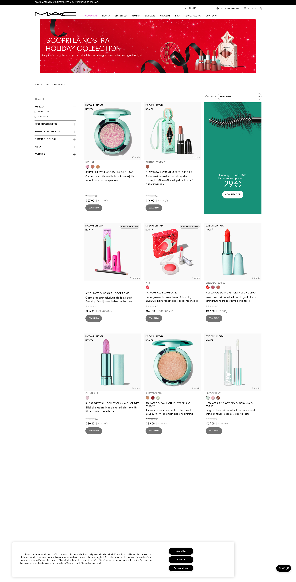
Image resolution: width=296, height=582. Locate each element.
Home (38, 85)
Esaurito (94, 208)
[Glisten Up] (87, 398)
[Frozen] (213, 398)
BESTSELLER (121, 16)
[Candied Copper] (153, 398)
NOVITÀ (106, 16)
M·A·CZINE (165, 16)
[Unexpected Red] (208, 287)
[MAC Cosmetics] (55, 14)
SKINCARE (150, 16)
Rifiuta (181, 559)
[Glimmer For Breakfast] (98, 167)
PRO (177, 16)
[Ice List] (87, 167)
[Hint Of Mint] (208, 398)
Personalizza (181, 568)
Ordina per (211, 96)
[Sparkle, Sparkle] (93, 167)
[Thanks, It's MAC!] (148, 167)
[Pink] (148, 287)
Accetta (181, 551)
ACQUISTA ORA (232, 194)
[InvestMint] (158, 398)
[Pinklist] (213, 287)
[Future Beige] (218, 287)
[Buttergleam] (148, 398)
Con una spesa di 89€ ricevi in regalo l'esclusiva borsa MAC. (67, 2)
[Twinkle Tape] (218, 398)
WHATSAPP (211, 16)
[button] (283, 568)
